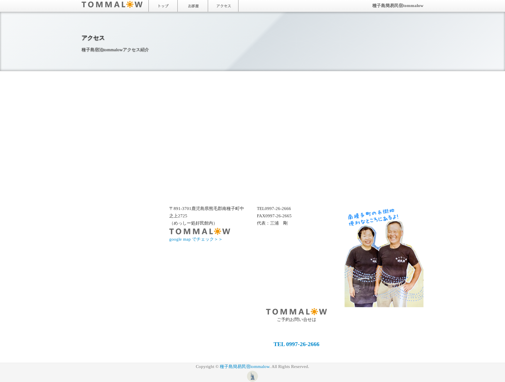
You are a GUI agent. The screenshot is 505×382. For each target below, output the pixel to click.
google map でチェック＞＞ (196, 239)
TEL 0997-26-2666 (296, 344)
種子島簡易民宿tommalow (397, 5)
